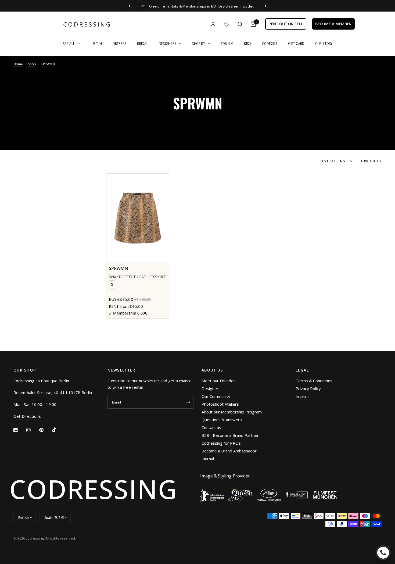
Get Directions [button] (27, 416)
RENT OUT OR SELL (285, 23)
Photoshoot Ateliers (220, 404)
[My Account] (202, 24)
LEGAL (302, 370)
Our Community (216, 396)
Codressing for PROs (221, 443)
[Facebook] (19, 430)
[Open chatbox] (383, 552)
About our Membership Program (232, 412)
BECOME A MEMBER (333, 23)
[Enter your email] (188, 402)
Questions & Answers (222, 419)
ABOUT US (212, 370)
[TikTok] (58, 430)
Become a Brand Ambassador (229, 451)
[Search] (240, 24)
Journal (208, 458)
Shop (32, 64)
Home (18, 64)
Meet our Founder (218, 380)
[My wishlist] (226, 24)
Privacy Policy (308, 388)
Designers (211, 388)
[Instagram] (32, 430)
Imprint (302, 396)
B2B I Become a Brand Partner (230, 435)
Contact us (211, 427)
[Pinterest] (45, 430)
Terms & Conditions (314, 380)
